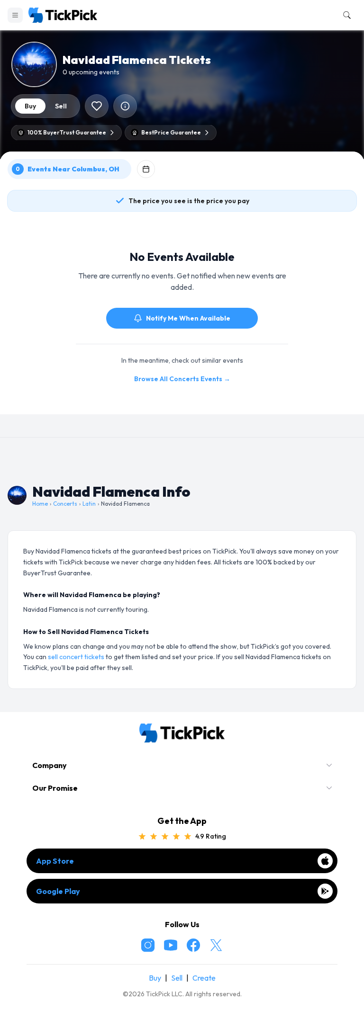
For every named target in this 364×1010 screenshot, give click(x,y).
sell (61, 106)
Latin (89, 503)
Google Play (58, 891)
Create (204, 978)
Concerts (65, 503)
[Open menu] (15, 15)
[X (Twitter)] (216, 945)
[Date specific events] (146, 169)
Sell (176, 978)
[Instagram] (147, 945)
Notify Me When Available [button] (188, 318)
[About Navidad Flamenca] (125, 106)
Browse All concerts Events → (182, 379)
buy (30, 106)
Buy (155, 978)
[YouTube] (170, 945)
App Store (55, 861)
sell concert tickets (76, 656)
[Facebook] (193, 945)
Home (40, 503)
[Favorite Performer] (96, 106)
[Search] (345, 15)
